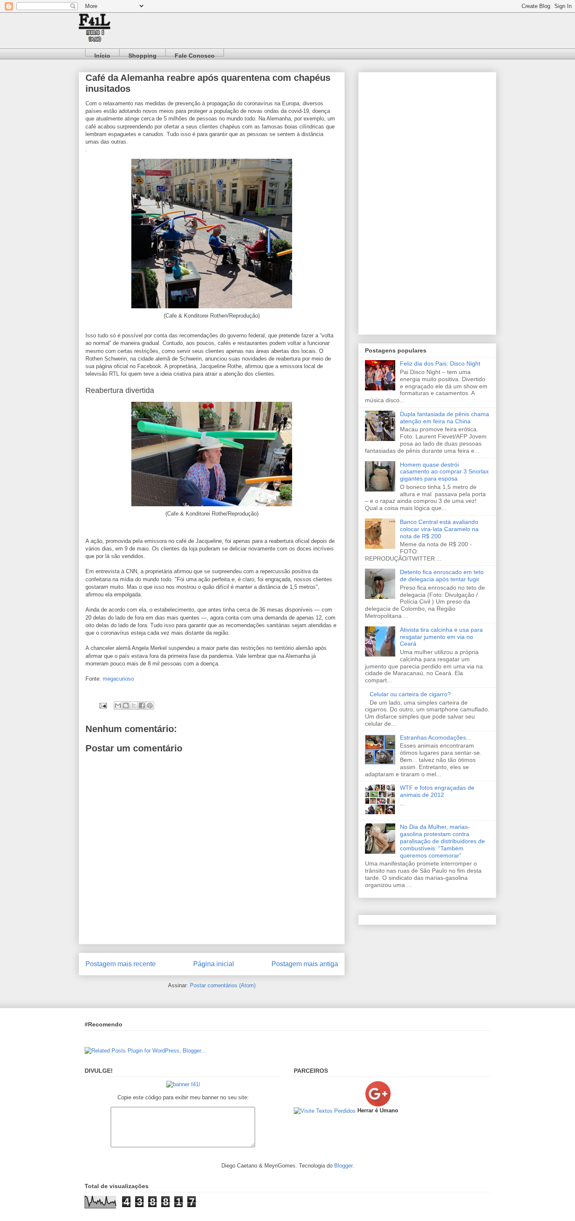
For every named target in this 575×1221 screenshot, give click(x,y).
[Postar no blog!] (126, 705)
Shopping (142, 54)
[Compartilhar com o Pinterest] (150, 705)
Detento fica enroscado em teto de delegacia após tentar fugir (442, 575)
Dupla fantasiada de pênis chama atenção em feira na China (444, 418)
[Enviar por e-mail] (118, 705)
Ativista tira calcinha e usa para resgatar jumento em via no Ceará (441, 636)
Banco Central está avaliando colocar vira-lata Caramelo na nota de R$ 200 (439, 529)
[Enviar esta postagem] (102, 705)
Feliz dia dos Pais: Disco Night (440, 363)
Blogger (343, 1165)
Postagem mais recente (120, 963)
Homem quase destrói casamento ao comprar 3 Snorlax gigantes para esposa (444, 471)
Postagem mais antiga (305, 963)
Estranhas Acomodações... (435, 737)
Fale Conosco (195, 54)
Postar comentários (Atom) (223, 985)
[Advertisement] (427, 201)
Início (102, 54)
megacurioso (118, 679)
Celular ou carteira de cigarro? (410, 694)
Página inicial (213, 963)
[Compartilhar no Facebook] (142, 705)
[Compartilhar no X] (134, 705)
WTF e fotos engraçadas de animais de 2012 (437, 791)
